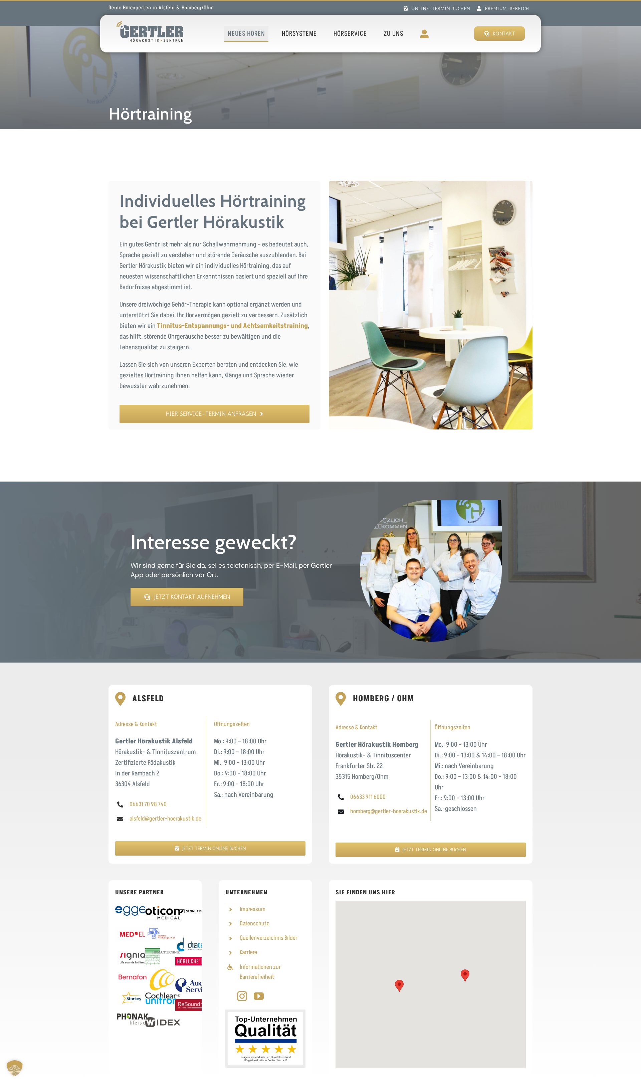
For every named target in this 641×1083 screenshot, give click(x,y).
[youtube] (259, 996)
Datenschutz (254, 923)
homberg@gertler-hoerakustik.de (388, 811)
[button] (465, 975)
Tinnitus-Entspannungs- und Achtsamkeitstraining (232, 326)
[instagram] (242, 996)
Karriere (248, 952)
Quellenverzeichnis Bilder (268, 938)
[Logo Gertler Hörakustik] (150, 24)
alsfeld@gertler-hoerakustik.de (165, 819)
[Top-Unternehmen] (265, 1015)
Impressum (252, 909)
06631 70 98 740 (148, 804)
